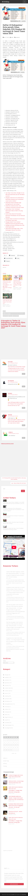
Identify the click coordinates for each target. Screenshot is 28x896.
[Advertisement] (14, 94)
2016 (4, 311)
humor (6, 693)
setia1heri (10, 361)
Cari (4, 488)
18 (15, 744)
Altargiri (6, 674)
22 (8, 747)
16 (11, 744)
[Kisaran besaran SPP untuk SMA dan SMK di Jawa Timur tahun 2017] (7, 296)
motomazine (11, 380)
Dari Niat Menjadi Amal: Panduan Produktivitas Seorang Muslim (13, 516)
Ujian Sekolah (15, 315)
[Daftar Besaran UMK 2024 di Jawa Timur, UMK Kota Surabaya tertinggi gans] (17, 277)
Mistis (6, 714)
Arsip (4, 660)
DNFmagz (10, 393)
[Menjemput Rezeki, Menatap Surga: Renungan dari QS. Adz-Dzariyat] (5, 520)
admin (12, 37)
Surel (6, 868)
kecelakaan (7, 701)
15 (8, 744)
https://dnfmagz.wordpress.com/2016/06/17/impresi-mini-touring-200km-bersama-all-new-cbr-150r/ (16, 404)
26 (17, 747)
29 (8, 750)
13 (4, 744)
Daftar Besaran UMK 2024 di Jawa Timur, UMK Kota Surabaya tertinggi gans (17, 283)
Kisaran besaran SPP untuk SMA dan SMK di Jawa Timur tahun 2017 (7, 301)
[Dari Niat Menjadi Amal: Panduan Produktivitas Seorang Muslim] (5, 514)
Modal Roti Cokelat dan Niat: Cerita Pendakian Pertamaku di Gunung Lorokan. (13, 529)
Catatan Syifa (8, 690)
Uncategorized (8, 727)
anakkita (7, 677)
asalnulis (7, 680)
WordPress (24, 894)
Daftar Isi (5, 758)
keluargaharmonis (9, 704)
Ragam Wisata (8, 717)
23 (11, 747)
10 (13, 742)
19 (17, 744)
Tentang (5, 766)
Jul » (16, 753)
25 (15, 747)
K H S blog (5, 2)
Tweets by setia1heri (7, 850)
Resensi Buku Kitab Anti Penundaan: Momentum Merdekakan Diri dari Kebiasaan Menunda (15, 215)
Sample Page (6, 760)
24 (13, 747)
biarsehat (7, 682)
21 (6, 747)
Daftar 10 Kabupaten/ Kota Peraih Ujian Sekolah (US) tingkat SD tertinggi (13, 313)
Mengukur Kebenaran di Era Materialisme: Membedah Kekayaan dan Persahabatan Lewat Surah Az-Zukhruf (15, 199)
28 (6, 750)
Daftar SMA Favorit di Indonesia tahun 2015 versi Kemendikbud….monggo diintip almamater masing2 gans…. (7, 285)
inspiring (6, 696)
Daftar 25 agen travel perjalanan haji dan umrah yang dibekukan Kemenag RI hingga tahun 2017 (15, 611)
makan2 (6, 709)
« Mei (13, 753)
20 (4, 747)
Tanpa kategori (8, 725)
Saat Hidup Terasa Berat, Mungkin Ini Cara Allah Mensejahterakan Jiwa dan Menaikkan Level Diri (15, 194)
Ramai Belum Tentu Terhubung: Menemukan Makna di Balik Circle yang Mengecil (14, 210)
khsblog (11, 432)
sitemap (5, 763)
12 (17, 742)
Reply (24, 373)
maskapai (7, 712)
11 (15, 742)
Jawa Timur (5, 315)
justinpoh (18, 37)
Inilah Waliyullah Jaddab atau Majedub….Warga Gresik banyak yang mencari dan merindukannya (16, 798)
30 (11, 750)
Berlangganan (14, 884)
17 (13, 744)
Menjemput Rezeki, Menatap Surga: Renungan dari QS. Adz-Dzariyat (13, 522)
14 (6, 744)
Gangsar (10, 414)
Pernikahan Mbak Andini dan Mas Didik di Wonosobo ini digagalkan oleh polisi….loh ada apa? (16, 805)
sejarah (6, 720)
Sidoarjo (10, 315)
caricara (6, 685)
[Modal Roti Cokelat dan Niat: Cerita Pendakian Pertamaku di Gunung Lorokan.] (5, 526)
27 (4, 750)
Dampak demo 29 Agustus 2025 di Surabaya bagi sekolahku (15, 641)
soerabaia (7, 722)
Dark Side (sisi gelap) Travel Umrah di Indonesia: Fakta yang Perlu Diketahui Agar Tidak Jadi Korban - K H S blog (14, 606)
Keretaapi (7, 706)
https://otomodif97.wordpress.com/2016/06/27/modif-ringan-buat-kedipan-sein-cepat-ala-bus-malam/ (16, 421)
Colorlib (12, 894)
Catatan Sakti (8, 688)
